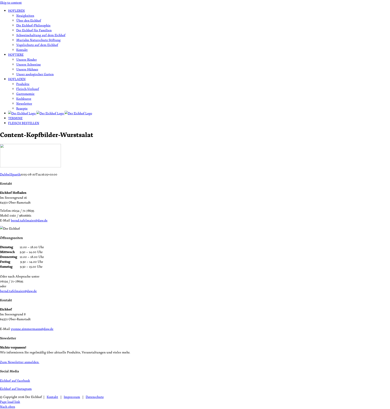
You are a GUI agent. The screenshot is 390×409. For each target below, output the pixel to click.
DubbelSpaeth (10, 174)
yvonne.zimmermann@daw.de (32, 328)
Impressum (72, 396)
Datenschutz (95, 396)
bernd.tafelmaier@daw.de (29, 220)
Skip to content (11, 2)
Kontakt (52, 396)
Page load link (10, 401)
